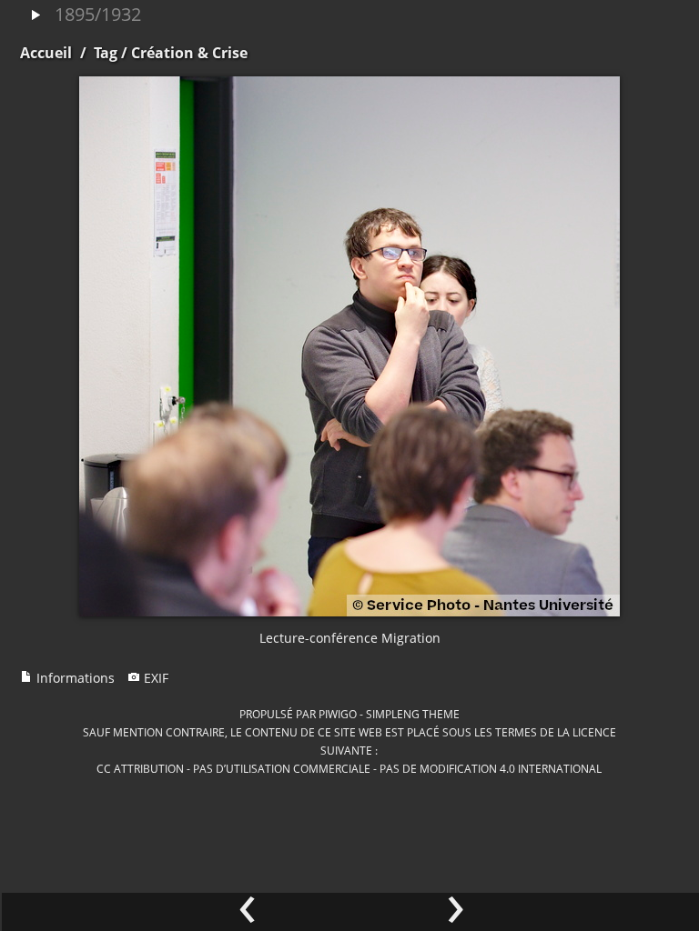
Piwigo (338, 713)
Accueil (46, 53)
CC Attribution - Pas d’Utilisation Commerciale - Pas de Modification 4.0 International (349, 768)
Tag (105, 53)
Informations (74, 677)
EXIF (154, 677)
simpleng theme (413, 713)
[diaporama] (35, 16)
